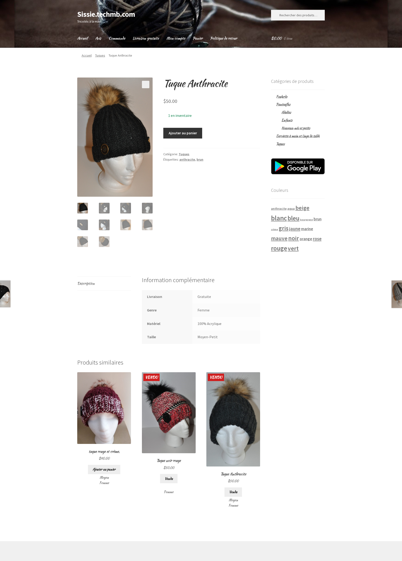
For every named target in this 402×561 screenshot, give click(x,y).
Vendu (169, 478)
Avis (98, 38)
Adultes (286, 112)
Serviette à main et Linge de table (298, 136)
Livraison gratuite (146, 38)
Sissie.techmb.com (106, 14)
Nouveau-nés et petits (295, 128)
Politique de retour (223, 38)
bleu (293, 218)
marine (307, 228)
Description (86, 283)
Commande (117, 38)
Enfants (286, 120)
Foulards (281, 96)
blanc (279, 218)
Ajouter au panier (183, 133)
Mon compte (175, 38)
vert (293, 248)
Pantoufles (283, 104)
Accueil (82, 38)
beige (302, 207)
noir (293, 238)
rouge (279, 248)
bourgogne (306, 219)
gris (283, 228)
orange (306, 238)
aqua (291, 208)
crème (274, 229)
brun (200, 159)
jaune (294, 229)
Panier (198, 38)
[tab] (104, 284)
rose (317, 239)
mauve (279, 238)
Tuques (100, 55)
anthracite (187, 159)
